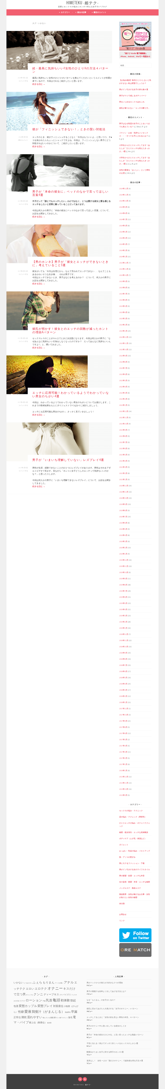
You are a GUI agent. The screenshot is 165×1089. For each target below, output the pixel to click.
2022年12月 (123, 337)
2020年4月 (123, 535)
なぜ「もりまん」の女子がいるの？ (101, 1000)
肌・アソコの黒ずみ (127, 857)
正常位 (17, 1017)
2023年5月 (123, 306)
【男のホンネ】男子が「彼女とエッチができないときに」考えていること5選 (70, 263)
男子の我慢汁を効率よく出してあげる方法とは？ (106, 991)
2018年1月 (123, 702)
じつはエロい (28, 983)
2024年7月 (123, 219)
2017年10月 (123, 715)
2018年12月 (123, 634)
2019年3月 (123, 615)
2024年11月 (123, 195)
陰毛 (70, 1017)
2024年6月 (123, 225)
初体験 (65, 1000)
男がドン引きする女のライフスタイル (134, 869)
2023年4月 (123, 312)
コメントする (23, 81)
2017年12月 (123, 708)
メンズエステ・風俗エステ (130, 888)
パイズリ (67, 994)
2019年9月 (123, 578)
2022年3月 (123, 393)
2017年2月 (123, 758)
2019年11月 (123, 566)
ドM (60, 995)
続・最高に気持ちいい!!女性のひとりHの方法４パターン (70, 69)
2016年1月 (123, 770)
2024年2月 (123, 250)
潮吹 (24, 1017)
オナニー (55, 988)
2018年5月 (123, 677)
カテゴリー (65, 12)
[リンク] (85, 1079)
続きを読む (38, 84)
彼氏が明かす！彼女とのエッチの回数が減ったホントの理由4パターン (70, 330)
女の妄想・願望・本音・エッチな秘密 (134, 882)
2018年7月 (123, 665)
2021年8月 (123, 436)
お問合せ (122, 914)
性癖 (21, 1012)
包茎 (16, 1006)
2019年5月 (123, 603)
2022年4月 (123, 386)
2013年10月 (123, 789)
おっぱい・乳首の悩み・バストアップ (134, 851)
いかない (18, 982)
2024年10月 (123, 201)
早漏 (74, 1012)
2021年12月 (123, 411)
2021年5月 (123, 455)
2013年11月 (123, 783)
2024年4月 (123, 238)
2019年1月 (123, 628)
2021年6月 (123, 448)
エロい (30, 988)
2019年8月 (123, 585)
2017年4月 (123, 746)
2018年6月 (123, 671)
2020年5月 (123, 529)
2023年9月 (123, 281)
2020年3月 (123, 541)
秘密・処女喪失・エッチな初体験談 (133, 832)
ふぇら (37, 982)
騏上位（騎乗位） (38, 1022)
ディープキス (51, 994)
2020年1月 (123, 554)
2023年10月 (123, 275)
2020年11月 (123, 492)
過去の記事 (81, 12)
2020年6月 (123, 523)
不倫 (44, 1001)
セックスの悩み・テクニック (131, 810)
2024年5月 (123, 232)
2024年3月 (123, 244)
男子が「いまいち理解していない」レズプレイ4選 (68, 460)
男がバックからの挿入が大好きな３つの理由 (105, 982)
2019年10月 (123, 572)
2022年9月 (123, 356)
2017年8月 (123, 727)
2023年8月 (123, 287)
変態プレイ (45, 1006)
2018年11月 (123, 640)
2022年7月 (123, 368)
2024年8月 (123, 213)
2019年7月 (123, 591)
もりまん (49, 982)
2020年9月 (123, 504)
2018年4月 (123, 684)
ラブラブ (22, 1001)
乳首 (49, 1000)
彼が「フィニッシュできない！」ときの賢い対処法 (68, 129)
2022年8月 (123, 362)
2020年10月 (123, 498)
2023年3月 (123, 318)
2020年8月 (123, 510)
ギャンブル (29, 995)
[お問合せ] (80, 1079)
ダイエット (123, 845)
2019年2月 (123, 622)
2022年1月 (123, 405)
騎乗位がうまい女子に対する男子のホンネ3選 (105, 1052)
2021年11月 (123, 417)
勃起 (73, 1000)
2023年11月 (123, 269)
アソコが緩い (59, 983)
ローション (34, 1000)
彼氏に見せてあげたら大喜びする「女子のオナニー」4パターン (112, 1008)
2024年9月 (123, 207)
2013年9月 (123, 795)
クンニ (38, 994)
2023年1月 (123, 331)
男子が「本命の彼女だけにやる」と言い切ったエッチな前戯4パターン (115, 1035)
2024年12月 (123, 188)
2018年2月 (123, 696)
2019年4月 (123, 609)
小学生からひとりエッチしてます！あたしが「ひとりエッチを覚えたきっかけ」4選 (134, 148)
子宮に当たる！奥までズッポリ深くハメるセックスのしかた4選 (112, 1043)
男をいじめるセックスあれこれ (132, 102)
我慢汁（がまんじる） (48, 1011)
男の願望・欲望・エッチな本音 (132, 876)
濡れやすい (34, 1017)
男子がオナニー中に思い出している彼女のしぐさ (106, 1026)
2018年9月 (123, 653)
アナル (69, 982)
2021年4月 (123, 461)
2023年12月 (123, 263)
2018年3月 (123, 690)
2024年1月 (123, 256)
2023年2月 (123, 325)
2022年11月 (123, 343)
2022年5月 (123, 380)
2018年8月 (123, 659)
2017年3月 (123, 752)
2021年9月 (123, 430)
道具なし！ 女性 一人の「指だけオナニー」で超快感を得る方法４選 (115, 1060)
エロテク (41, 988)
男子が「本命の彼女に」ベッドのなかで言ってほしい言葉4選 (70, 193)
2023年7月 (123, 294)
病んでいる (46, 1018)
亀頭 (56, 1000)
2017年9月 (123, 721)
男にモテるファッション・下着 (132, 863)
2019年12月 (123, 560)
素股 (52, 1017)
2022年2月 (123, 399)
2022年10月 (123, 349)
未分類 (122, 903)
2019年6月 (123, 597)
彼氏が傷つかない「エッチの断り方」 (134, 108)
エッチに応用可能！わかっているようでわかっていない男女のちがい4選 (70, 394)
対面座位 (58, 1006)
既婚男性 (68, 1012)
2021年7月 (123, 442)
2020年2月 (123, 547)
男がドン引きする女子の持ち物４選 (133, 89)
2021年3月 (123, 467)
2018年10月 (123, 646)
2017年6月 (123, 733)
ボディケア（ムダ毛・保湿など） (132, 838)
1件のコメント (23, 140)
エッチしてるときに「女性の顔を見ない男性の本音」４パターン (113, 1017)
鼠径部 (49, 1023)
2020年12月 (123, 485)
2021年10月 (123, 424)
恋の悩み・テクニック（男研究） (132, 817)
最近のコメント (100, 12)
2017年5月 (123, 739)
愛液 (27, 1011)
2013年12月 (123, 777)
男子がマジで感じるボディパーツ (132, 95)
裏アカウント (63, 1018)
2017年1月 (123, 764)
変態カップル (28, 1006)
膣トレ (56, 1017)
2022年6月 (123, 374)
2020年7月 (123, 516)
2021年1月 (123, 479)
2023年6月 (123, 300)
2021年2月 (123, 473)
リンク (122, 920)
